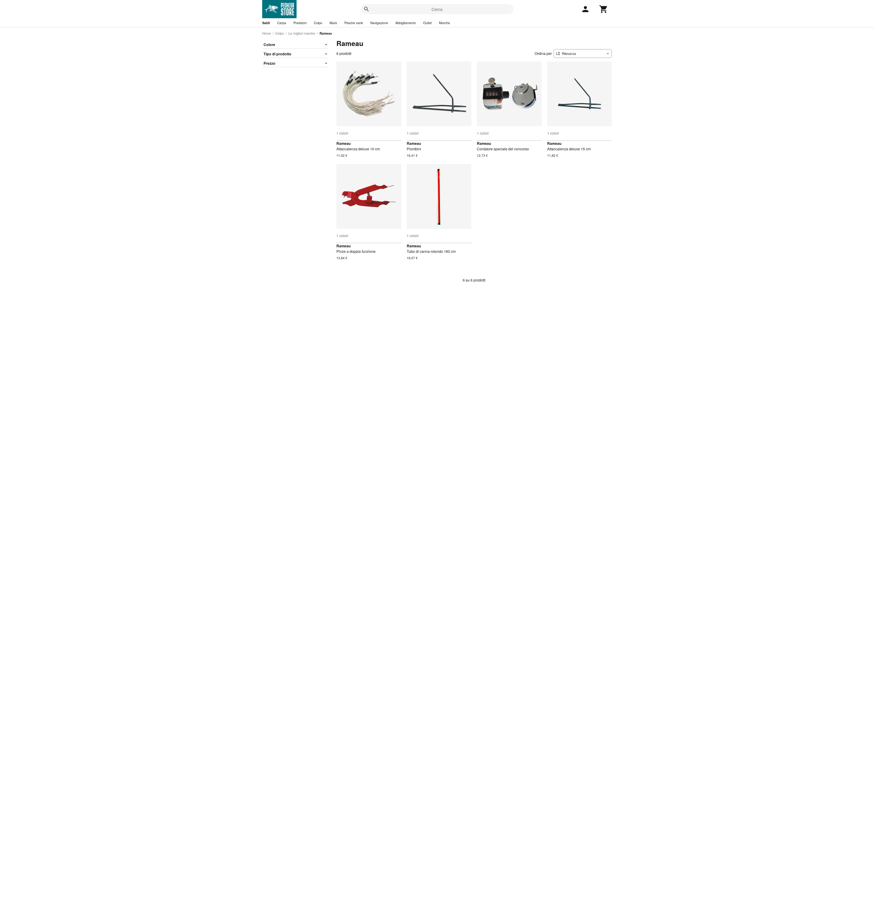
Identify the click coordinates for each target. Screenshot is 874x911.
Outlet (427, 22)
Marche (444, 22)
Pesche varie (353, 22)
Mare (333, 22)
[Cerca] (366, 9)
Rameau (343, 143)
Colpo (318, 22)
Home (266, 33)
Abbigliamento (405, 22)
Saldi (266, 22)
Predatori (300, 22)
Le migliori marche (301, 33)
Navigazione (379, 22)
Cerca (437, 9)
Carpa (281, 22)
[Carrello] (603, 9)
